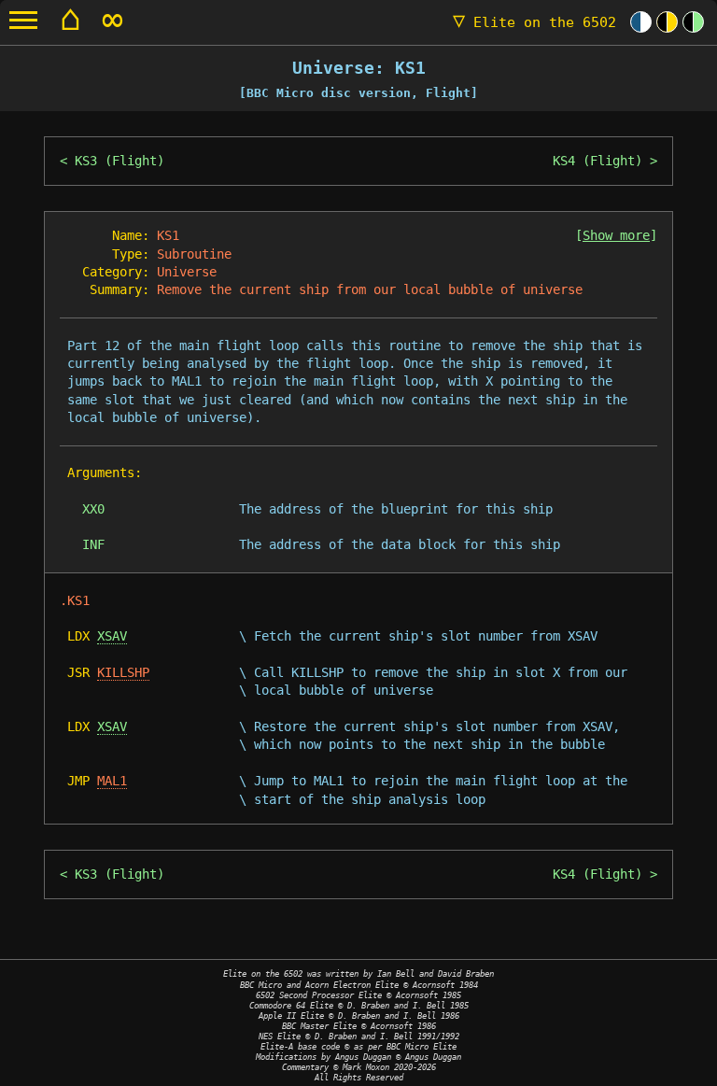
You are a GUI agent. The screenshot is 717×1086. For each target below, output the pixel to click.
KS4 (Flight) (597, 160)
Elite (534, 22)
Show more (616, 235)
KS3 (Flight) (119, 160)
